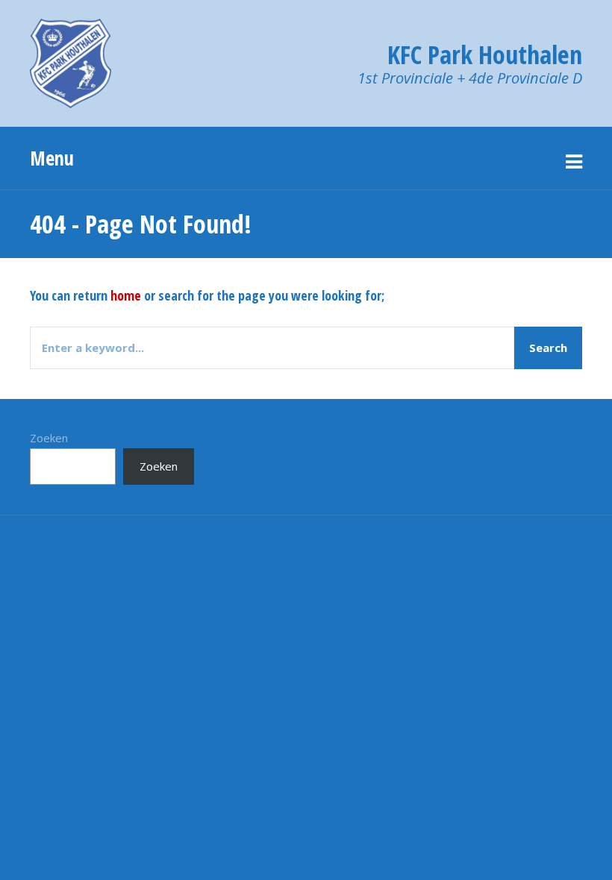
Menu (52, 158)
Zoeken (49, 437)
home (125, 295)
